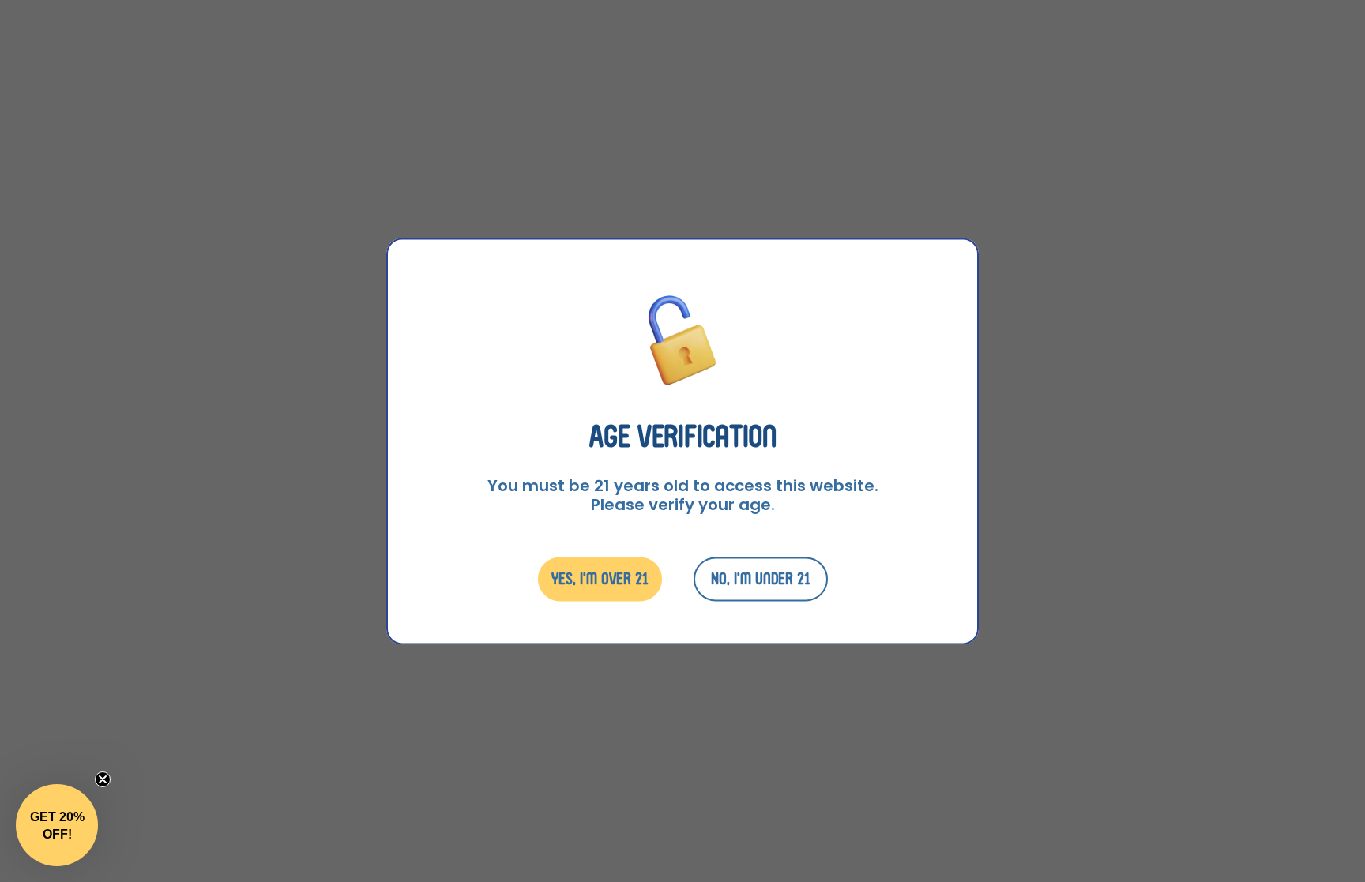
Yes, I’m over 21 (600, 578)
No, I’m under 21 (760, 578)
